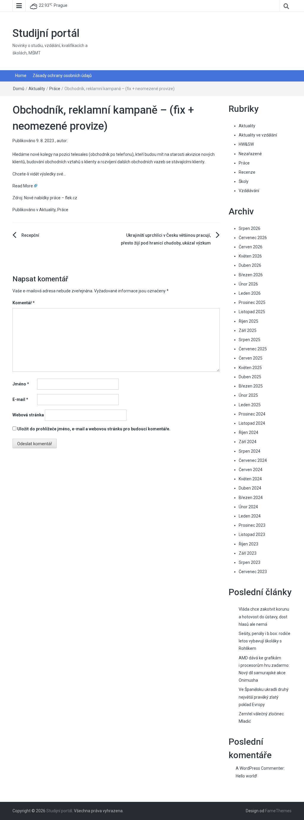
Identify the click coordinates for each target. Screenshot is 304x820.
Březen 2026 (251, 274)
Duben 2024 (250, 488)
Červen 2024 (250, 469)
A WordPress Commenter (260, 768)
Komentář (23, 302)
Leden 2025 (250, 404)
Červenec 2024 (253, 460)
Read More (22, 186)
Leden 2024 (250, 516)
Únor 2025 (248, 395)
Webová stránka (28, 415)
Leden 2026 (250, 293)
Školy (243, 181)
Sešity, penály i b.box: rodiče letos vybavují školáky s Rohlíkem (264, 641)
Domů (18, 88)
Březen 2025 (251, 386)
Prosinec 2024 (252, 414)
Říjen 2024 (248, 432)
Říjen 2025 (248, 321)
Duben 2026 (250, 265)
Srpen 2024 (249, 451)
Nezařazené (250, 153)
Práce (54, 88)
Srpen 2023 (249, 562)
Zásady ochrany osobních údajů (62, 75)
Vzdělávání (249, 190)
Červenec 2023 (253, 571)
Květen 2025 (250, 367)
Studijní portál (46, 33)
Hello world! (246, 776)
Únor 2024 (248, 506)
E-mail (20, 399)
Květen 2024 (250, 478)
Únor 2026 (248, 284)
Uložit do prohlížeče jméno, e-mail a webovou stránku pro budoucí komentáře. (93, 429)
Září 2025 (247, 330)
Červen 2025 (250, 358)
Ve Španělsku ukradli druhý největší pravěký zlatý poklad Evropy (264, 697)
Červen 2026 (250, 246)
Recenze (247, 172)
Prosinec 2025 (252, 302)
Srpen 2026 (249, 228)
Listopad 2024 (252, 423)
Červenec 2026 (253, 237)
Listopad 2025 (252, 311)
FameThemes (278, 810)
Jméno (20, 384)
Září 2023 (247, 553)
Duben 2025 (250, 376)
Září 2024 (247, 441)
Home (20, 75)
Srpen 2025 (249, 339)
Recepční (30, 235)
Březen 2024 (251, 497)
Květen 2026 (250, 256)
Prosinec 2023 (252, 525)
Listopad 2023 (252, 534)
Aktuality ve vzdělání (258, 135)
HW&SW (246, 144)
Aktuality (36, 88)
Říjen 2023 (248, 544)
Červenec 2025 (253, 348)
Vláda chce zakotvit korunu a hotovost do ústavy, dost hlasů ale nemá (264, 616)
